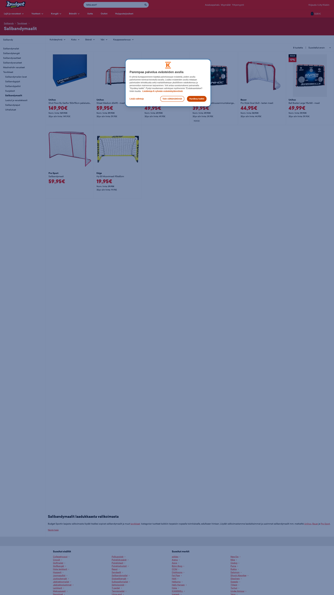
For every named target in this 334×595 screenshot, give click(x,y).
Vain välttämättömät (172, 99)
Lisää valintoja (137, 99)
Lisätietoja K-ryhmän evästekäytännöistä (162, 91)
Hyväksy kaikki (196, 99)
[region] (168, 83)
